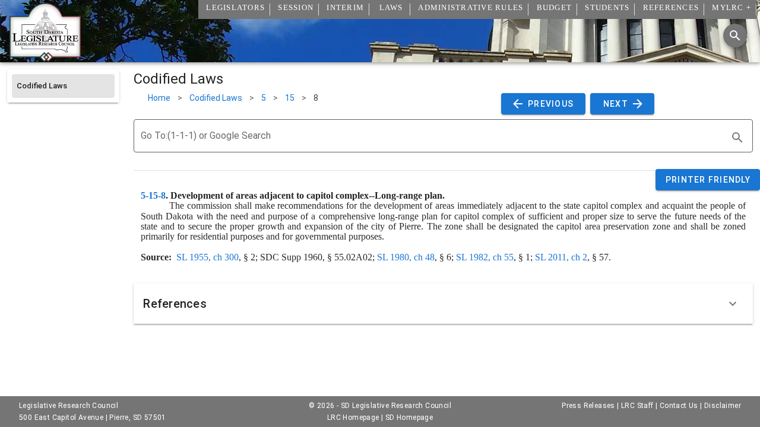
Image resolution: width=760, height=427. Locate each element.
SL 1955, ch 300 (207, 257)
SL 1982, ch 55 (485, 257)
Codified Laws (215, 98)
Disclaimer (722, 405)
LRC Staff (637, 405)
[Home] (45, 57)
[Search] (735, 35)
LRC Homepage (353, 417)
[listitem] (63, 86)
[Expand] (732, 303)
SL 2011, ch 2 (561, 257)
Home (159, 98)
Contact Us (679, 405)
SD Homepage (409, 417)
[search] (737, 137)
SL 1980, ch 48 (406, 257)
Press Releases (588, 405)
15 (289, 98)
